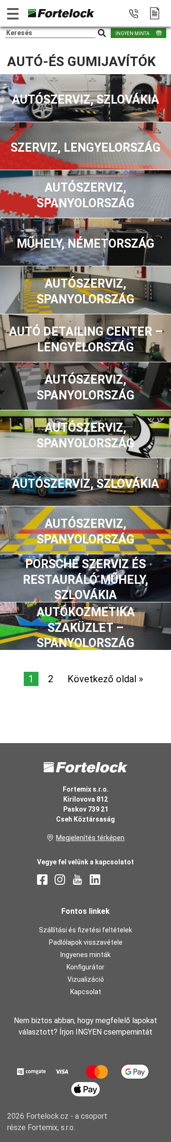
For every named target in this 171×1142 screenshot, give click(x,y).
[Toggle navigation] (13, 13)
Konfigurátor (85, 967)
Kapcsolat (85, 992)
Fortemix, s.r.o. (51, 1127)
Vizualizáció (85, 979)
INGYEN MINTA (132, 33)
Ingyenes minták (85, 954)
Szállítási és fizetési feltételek (85, 930)
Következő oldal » (105, 679)
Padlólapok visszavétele (86, 942)
